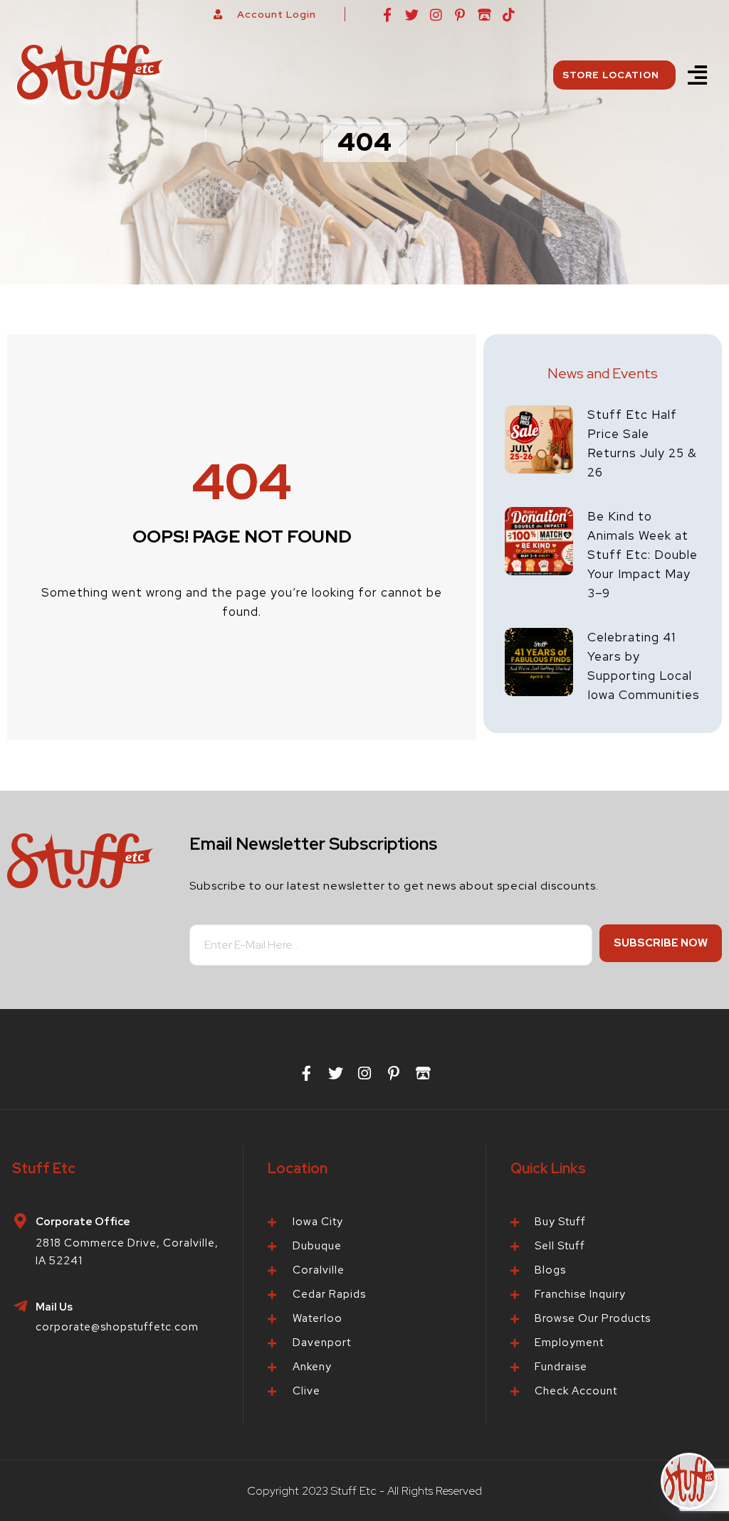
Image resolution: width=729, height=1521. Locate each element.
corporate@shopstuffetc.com (117, 1327)
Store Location (610, 75)
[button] (697, 75)
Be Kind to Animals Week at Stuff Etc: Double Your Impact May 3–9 (642, 554)
